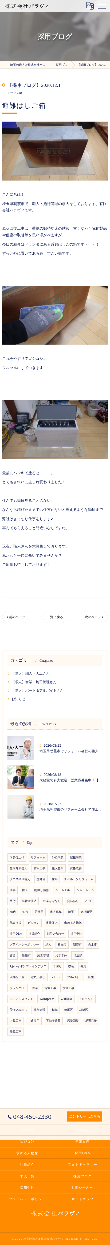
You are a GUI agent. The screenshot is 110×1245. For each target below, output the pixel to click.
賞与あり (73, 901)
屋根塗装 (76, 857)
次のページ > (94, 617)
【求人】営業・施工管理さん (34, 681)
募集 (83, 966)
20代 (88, 901)
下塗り (57, 966)
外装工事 (15, 1031)
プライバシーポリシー (24, 944)
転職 (55, 1010)
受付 (12, 901)
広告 (91, 977)
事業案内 (52, 923)
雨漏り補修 (41, 890)
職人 (25, 890)
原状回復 (73, 1020)
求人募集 (56, 912)
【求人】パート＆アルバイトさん (37, 690)
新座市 (26, 955)
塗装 (71, 966)
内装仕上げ (17, 857)
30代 (13, 912)
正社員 (39, 912)
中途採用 (34, 1020)
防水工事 (39, 868)
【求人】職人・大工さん (30, 673)
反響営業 (91, 1020)
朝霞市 (77, 944)
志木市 (92, 944)
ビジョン (34, 923)
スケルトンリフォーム (78, 879)
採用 (55, 879)
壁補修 (41, 879)
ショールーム (85, 890)
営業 (35, 988)
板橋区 (83, 1010)
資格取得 (76, 868)
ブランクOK (18, 988)
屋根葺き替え (18, 868)
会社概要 (86, 912)
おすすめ (61, 955)
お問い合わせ (55, 933)
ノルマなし (86, 999)
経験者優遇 (29, 901)
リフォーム (38, 857)
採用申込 (76, 933)
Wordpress (47, 999)
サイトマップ (83, 1199)
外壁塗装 (58, 857)
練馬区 (68, 1010)
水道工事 (68, 988)
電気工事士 (38, 977)
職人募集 (58, 868)
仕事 (12, 890)
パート (56, 977)
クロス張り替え (20, 879)
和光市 (62, 944)
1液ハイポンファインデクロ (28, 966)
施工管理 (43, 955)
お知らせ (18, 698)
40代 (25, 912)
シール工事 (62, 890)
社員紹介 (34, 933)
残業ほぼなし (52, 901)
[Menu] (102, 6)
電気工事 (50, 988)
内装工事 (15, 1020)
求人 (48, 944)
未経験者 (66, 999)
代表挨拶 (15, 923)
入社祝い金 (17, 977)
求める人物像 (73, 923)
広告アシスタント (21, 999)
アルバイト (74, 977)
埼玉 (71, 912)
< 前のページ (15, 617)
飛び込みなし (18, 1010)
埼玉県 (77, 955)
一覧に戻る (55, 617)
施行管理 (39, 1010)
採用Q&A (16, 933)
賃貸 (12, 955)
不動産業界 (53, 1020)
